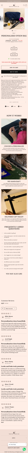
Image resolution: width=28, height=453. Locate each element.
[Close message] (25, 444)
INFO (13, 438)
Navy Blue (14, 54)
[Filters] (2, 308)
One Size (14, 48)
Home (14, 33)
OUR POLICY (13, 443)
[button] (12, 39)
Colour (14, 52)
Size (14, 46)
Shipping (12, 41)
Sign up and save (14, 448)
